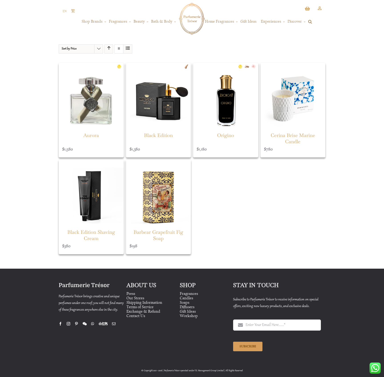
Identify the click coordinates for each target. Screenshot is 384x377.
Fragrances (189, 293)
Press (130, 293)
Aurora (91, 135)
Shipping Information (144, 302)
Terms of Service (140, 307)
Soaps (184, 302)
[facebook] (60, 323)
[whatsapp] (92, 323)
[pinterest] (76, 323)
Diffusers (187, 307)
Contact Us (135, 316)
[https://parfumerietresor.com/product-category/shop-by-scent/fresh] (120, 66)
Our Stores (135, 298)
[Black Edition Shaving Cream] (91, 192)
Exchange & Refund (143, 311)
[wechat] (85, 323)
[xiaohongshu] (103, 323)
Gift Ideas (188, 311)
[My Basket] (308, 9)
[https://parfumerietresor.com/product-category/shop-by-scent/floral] (254, 66)
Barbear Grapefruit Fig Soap (158, 235)
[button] (310, 21)
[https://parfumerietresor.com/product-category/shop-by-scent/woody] (187, 66)
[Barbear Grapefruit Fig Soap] (158, 192)
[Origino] (225, 95)
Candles (186, 298)
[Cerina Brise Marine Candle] (293, 95)
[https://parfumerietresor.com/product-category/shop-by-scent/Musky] (248, 66)
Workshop (189, 316)
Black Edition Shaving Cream (91, 235)
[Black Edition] (158, 95)
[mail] (114, 323)
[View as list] (127, 49)
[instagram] (68, 323)
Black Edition (158, 135)
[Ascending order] (108, 49)
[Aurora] (91, 95)
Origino (225, 135)
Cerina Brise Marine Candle (293, 138)
